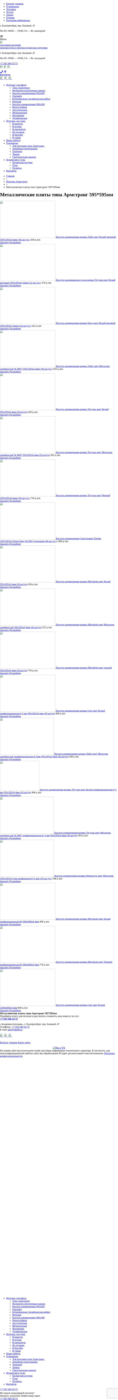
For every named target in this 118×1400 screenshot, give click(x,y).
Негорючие (18, 115)
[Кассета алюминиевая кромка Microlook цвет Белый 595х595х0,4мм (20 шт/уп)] (28, 581)
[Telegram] (5, 68)
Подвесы (17, 168)
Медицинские (19, 112)
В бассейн (17, 135)
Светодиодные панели (24, 157)
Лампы (16, 154)
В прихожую (19, 129)
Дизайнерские (19, 118)
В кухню (17, 126)
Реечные (16, 101)
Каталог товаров (15, 3)
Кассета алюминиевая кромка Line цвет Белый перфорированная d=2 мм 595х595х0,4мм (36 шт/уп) (52, 712)
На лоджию (18, 132)
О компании (12, 6)
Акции (9, 15)
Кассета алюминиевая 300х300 (28, 104)
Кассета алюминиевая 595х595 (28, 93)
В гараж (16, 137)
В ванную (17, 123)
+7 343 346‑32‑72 (9, 63)
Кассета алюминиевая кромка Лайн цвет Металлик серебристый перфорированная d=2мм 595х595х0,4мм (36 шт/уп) (54, 755)
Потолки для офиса (16, 85)
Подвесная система (22, 162)
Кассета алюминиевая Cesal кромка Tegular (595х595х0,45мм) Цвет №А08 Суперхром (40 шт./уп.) (50, 540)
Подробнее (15, 242)
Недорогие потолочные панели (28, 90)
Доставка (11, 9)
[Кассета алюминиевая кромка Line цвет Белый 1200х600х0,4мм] (28, 1005)
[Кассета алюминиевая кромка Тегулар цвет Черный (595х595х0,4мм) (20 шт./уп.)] (28, 495)
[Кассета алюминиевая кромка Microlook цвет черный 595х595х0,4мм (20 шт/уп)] (28, 667)
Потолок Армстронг (17, 181)
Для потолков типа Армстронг (28, 146)
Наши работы (13, 140)
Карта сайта (24, 1042)
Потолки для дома (15, 121)
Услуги (10, 12)
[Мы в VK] (59, 1048)
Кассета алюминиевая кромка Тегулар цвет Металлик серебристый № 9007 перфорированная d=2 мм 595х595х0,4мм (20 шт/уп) (55, 834)
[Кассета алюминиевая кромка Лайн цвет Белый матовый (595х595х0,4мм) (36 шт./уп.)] (28, 237)
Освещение (12, 143)
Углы (15, 165)
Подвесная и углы (15, 159)
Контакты (11, 171)
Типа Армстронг (21, 87)
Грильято (17, 96)
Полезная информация (18, 20)
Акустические (19, 110)
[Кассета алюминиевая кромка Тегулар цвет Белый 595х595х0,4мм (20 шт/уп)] (28, 409)
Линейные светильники (24, 148)
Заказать (4, 242)
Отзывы (10, 17)
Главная (10, 176)
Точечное (17, 151)
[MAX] (8, 68)
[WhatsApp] (1, 68)
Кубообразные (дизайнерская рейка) (31, 99)
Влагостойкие (19, 107)
